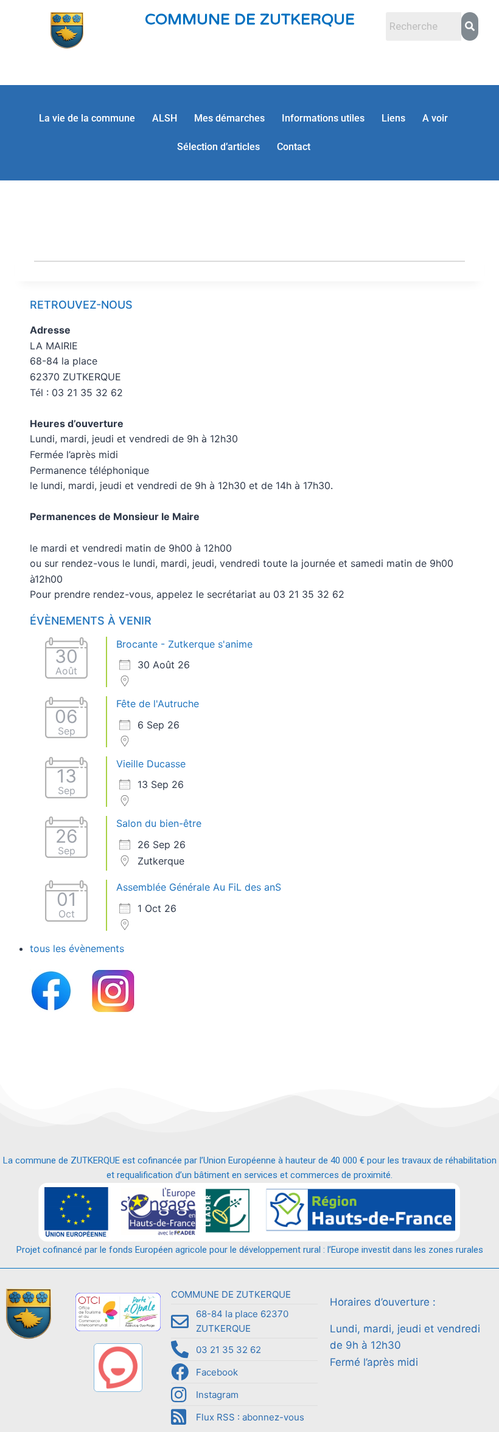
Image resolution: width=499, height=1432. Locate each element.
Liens (393, 118)
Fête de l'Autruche (157, 703)
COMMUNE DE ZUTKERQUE (250, 19)
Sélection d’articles (218, 146)
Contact (293, 146)
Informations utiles (323, 118)
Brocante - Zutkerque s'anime (184, 644)
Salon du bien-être (158, 823)
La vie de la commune (87, 118)
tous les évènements (77, 948)
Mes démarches (229, 118)
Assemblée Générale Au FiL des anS (198, 887)
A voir (435, 118)
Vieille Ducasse (151, 764)
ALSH (164, 118)
